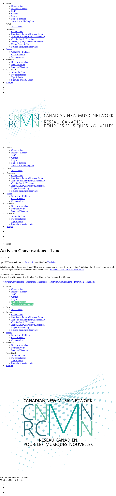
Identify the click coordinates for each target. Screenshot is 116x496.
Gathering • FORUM (20, 52)
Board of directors (19, 8)
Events (9, 49)
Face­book (29, 262)
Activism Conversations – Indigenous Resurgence (23, 282)
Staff (13, 11)
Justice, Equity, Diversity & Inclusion (28, 41)
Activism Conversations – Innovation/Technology (71, 282)
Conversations (17, 57)
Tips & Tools (17, 77)
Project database (18, 75)
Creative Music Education (23, 39)
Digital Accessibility (20, 44)
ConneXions (17, 31)
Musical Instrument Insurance (24, 47)
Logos (14, 16)
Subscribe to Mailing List (22, 21)
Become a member (19, 62)
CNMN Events (18, 54)
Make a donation (18, 19)
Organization (17, 6)
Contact (14, 13)
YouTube (51, 262)
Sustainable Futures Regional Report (27, 34)
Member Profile (18, 64)
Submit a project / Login (22, 80)
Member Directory (19, 67)
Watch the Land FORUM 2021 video (67, 269)
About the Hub (18, 72)
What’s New (16, 26)
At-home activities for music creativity (28, 36)
